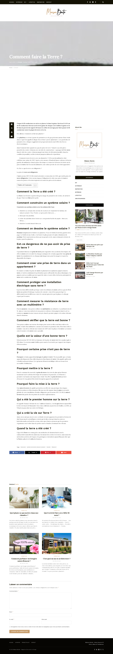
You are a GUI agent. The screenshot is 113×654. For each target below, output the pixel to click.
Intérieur (19, 2)
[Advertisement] (56, 82)
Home (10, 67)
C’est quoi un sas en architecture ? (56, 559)
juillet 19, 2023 (85, 229)
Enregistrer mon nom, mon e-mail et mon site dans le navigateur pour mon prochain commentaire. (40, 626)
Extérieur (78, 186)
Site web (44, 619)
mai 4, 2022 (12, 62)
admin (78, 229)
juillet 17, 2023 (91, 276)
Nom (11, 612)
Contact (49, 2)
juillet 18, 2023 (91, 257)
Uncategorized (80, 198)
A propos (17, 642)
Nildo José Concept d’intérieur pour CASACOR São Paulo (95, 264)
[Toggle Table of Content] (34, 185)
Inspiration (40, 2)
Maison (54, 447)
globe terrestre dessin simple (36, 447)
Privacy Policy (25, 642)
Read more (79, 240)
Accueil (11, 2)
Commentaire (14, 591)
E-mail (11, 619)
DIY (25, 2)
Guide (48, 447)
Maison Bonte (16, 649)
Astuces (23, 447)
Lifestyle (32, 2)
